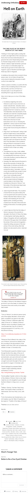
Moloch (12, 435)
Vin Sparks (9, 421)
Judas (24, 431)
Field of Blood (16, 428)
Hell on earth (18, 430)
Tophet (6, 438)
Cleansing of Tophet (7, 428)
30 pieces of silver (9, 424)
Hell (14, 430)
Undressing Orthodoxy (10, 3)
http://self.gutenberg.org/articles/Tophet (12, 372)
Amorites (22, 424)
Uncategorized (14, 423)
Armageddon (9, 426)
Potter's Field (15, 437)
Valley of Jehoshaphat (9, 440)
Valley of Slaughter (19, 440)
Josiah (20, 431)
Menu (23, 3)
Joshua (17, 431)
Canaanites (19, 426)
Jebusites (12, 431)
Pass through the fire (6, 437)
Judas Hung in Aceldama (7, 433)
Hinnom (24, 430)
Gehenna (4, 430)
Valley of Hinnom (19, 438)
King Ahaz (16, 433)
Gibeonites (9, 430)
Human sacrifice (6, 431)
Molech (8, 435)
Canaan (14, 426)
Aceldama (16, 424)
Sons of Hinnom (22, 437)
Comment (21, 485)
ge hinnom (22, 428)
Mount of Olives (18, 435)
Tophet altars (11, 438)
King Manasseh (22, 433)
